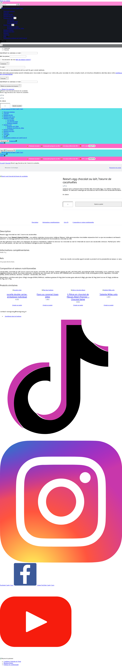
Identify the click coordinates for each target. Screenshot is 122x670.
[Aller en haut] (0, 43)
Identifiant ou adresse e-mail (10, 53)
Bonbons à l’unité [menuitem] (9, 18)
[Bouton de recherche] (18, 4)
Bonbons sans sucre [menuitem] (9, 16)
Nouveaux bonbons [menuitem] (9, 11)
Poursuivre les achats (115, 167)
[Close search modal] (1, 2)
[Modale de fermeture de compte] (1, 45)
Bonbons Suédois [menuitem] (8, 30)
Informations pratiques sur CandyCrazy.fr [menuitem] (15, 38)
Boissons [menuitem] (6, 33)
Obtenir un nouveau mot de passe (10, 86)
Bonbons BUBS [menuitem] (8, 14)
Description (35, 222)
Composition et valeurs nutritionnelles (83, 222)
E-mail (2, 67)
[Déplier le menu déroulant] (15, 18)
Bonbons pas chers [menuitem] (9, 31)
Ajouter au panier (17, 106)
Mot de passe (4, 56)
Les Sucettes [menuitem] (10, 20)
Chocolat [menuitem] (6, 13)
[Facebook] (5, 41)
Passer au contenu (5, 1)
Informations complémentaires (51, 222)
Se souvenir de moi (8, 59)
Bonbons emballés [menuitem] (12, 23)
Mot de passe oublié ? (23, 59)
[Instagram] (1, 41)
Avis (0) (66, 222)
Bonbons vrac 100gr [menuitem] (13, 27)
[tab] (35, 222)
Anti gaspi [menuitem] (6, 35)
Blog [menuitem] (5, 36)
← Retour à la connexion (7, 89)
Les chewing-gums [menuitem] (12, 21)
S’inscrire (6, 50)
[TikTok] (3, 41)
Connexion (7, 48)
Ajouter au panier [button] (17, 305)
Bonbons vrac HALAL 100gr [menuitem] (15, 28)
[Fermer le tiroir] (1, 6)
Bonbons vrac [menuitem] (7, 25)
